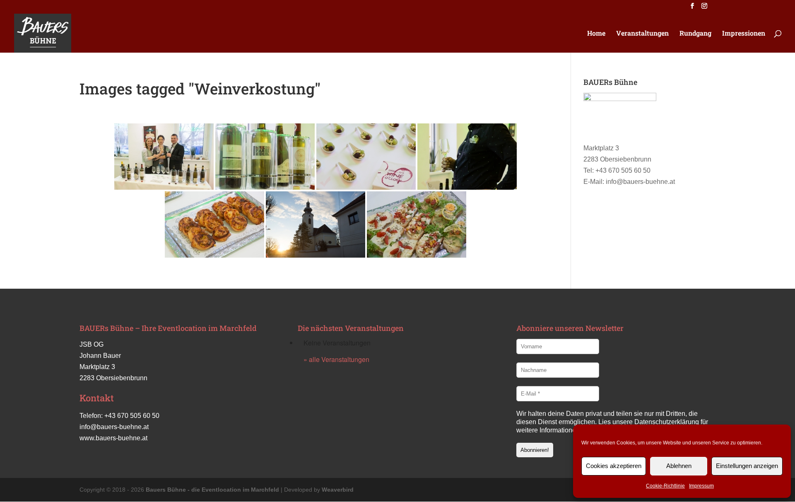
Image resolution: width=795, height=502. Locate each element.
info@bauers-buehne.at (114, 426)
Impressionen (743, 33)
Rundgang (695, 33)
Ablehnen (678, 465)
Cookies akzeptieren (613, 465)
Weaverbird (338, 489)
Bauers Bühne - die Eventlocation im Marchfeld (212, 489)
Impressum (701, 486)
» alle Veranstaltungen (336, 359)
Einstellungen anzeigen (747, 465)
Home (596, 33)
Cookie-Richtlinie (665, 486)
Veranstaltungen (642, 33)
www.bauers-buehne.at (113, 438)
